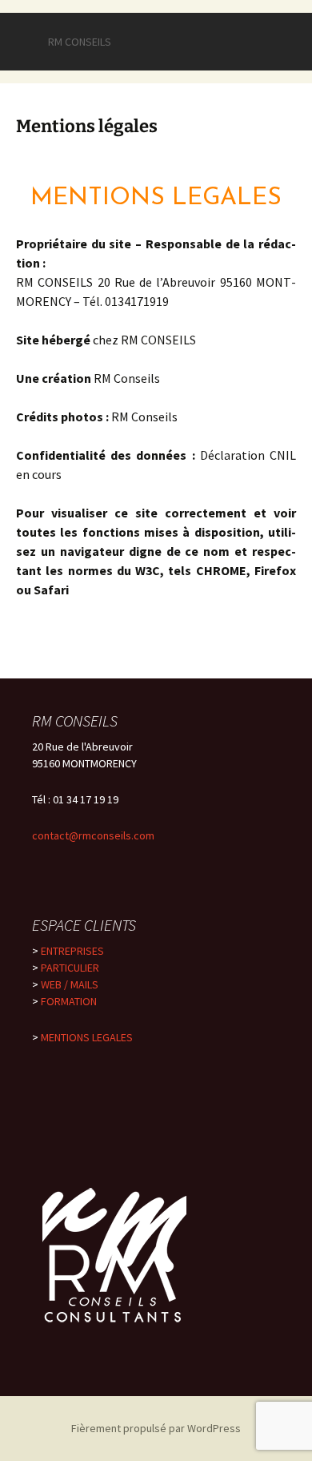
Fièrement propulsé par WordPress (156, 1428)
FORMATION (69, 1001)
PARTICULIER (70, 967)
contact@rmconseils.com (93, 835)
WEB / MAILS (69, 984)
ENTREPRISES (72, 951)
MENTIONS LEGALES (87, 1037)
